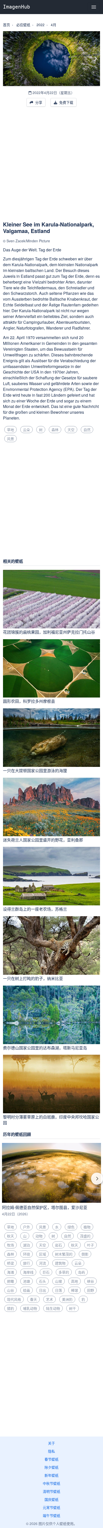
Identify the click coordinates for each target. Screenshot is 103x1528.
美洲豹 (67, 1299)
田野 (90, 1290)
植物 (87, 1226)
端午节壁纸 (51, 1515)
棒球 (74, 1290)
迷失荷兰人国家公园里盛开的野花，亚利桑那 (43, 840)
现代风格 (14, 1299)
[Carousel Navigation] (51, 1182)
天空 (71, 429)
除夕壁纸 (51, 1467)
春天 (33, 1299)
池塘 (26, 1281)
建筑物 (60, 1263)
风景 (10, 438)
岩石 (58, 1244)
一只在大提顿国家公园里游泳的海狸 (35, 770)
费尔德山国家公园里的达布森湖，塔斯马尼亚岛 (45, 1048)
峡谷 (90, 1281)
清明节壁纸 (51, 1491)
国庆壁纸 (51, 1499)
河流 (42, 1263)
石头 (42, 1281)
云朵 (26, 429)
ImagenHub (16, 7)
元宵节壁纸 (51, 1507)
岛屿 (81, 1272)
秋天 (10, 1235)
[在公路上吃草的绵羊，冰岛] (7, 58)
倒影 (85, 1254)
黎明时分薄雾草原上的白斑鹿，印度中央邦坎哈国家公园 (51, 1120)
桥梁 (10, 1263)
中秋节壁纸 (51, 1483)
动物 (39, 1235)
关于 (51, 1443)
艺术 (49, 1299)
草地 (10, 429)
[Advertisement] (51, 167)
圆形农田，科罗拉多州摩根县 (29, 701)
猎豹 (10, 1308)
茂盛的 (85, 1235)
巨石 (46, 1272)
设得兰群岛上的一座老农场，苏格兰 (35, 909)
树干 (72, 1308)
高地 (74, 1281)
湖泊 (26, 1244)
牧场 (10, 1244)
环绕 (26, 1254)
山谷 (10, 1290)
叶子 (90, 1244)
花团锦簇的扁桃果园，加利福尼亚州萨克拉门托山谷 (49, 632)
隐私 (51, 1451)
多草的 (63, 1272)
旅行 (26, 1263)
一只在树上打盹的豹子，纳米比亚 (33, 978)
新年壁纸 (51, 1475)
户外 (26, 1226)
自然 (87, 429)
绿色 (71, 1226)
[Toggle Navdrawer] (94, 7)
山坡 (58, 1281)
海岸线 (28, 1272)
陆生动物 (53, 1308)
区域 (42, 1254)
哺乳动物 (30, 1308)
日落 (58, 1290)
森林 (55, 429)
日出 (42, 1290)
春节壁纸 (51, 1459)
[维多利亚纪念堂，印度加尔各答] (95, 58)
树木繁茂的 (63, 1254)
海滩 (10, 1272)
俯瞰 (10, 1281)
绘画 (26, 1290)
